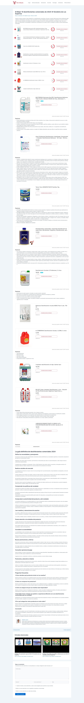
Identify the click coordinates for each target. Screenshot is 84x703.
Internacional (43, 2)
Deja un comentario (18, 15)
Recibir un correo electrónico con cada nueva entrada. (26, 691)
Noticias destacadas (35, 2)
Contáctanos (60, 2)
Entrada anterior (16, 629)
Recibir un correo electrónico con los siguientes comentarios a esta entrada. (30, 688)
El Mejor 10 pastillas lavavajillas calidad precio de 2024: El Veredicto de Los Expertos (56, 654)
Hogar (29, 2)
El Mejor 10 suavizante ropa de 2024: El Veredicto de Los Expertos (28, 654)
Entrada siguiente (67, 629)
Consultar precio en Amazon (62, 29)
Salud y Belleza (24, 656)
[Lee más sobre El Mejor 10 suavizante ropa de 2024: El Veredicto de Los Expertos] (28, 645)
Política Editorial (67, 2)
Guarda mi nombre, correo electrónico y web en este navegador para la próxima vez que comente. (35, 685)
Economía (49, 2)
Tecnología (54, 2)
